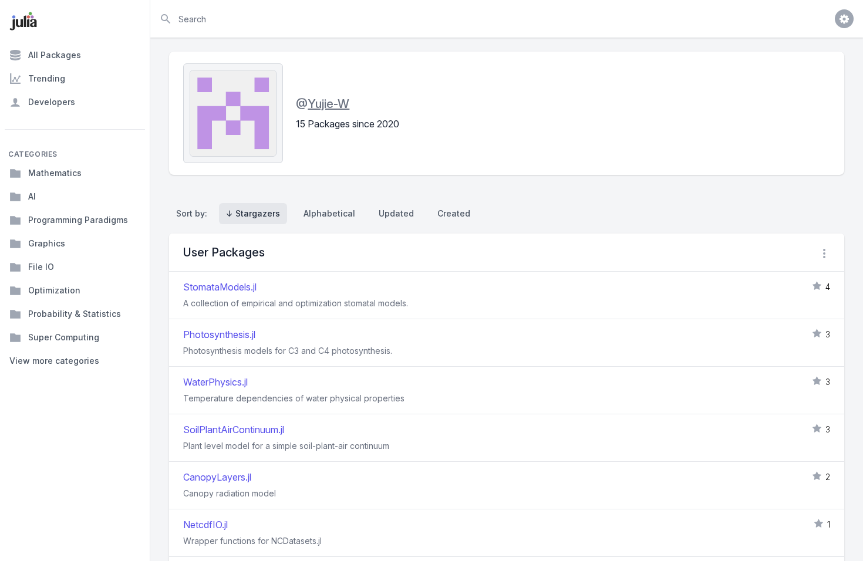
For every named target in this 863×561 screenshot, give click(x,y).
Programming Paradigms (78, 220)
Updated (396, 213)
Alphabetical (329, 213)
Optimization (54, 290)
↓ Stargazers (253, 213)
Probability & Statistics (74, 314)
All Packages (54, 55)
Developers (51, 102)
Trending (46, 78)
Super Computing (63, 337)
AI (32, 196)
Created (453, 213)
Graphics (46, 243)
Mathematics (55, 173)
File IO (41, 267)
